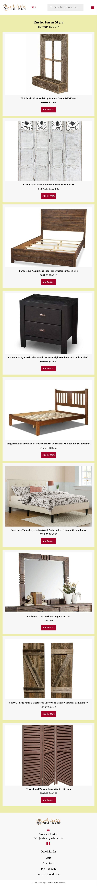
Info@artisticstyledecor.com (48, 838)
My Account (48, 868)
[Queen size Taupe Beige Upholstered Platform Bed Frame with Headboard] (48, 505)
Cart (48, 857)
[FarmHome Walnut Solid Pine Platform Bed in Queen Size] (48, 246)
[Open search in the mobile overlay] (65, 7)
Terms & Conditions (48, 874)
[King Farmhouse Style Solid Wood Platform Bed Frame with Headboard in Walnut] (48, 419)
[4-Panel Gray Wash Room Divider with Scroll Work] (48, 160)
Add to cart (48, 109)
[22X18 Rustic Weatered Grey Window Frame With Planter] (48, 73)
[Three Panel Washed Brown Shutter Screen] (48, 764)
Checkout (48, 863)
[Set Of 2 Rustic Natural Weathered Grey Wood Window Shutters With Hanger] (48, 678)
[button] (48, 843)
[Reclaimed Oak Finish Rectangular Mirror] (48, 592)
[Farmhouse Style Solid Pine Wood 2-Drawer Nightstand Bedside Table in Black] (48, 333)
